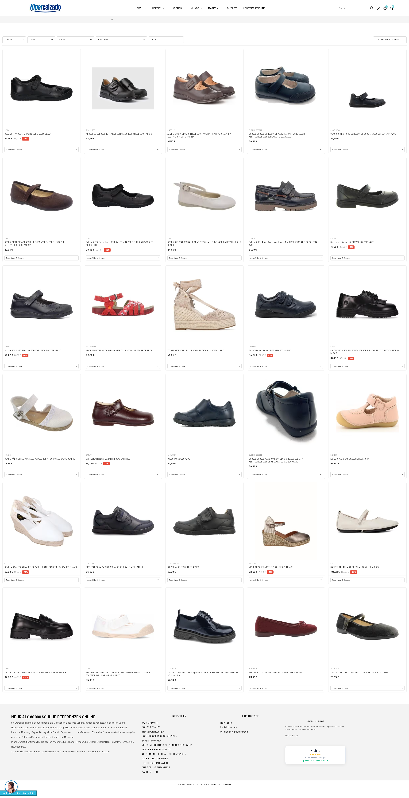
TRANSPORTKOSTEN (153, 731)
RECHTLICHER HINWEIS (155, 762)
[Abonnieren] (343, 735)
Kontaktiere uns (228, 727)
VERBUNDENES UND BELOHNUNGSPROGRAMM (167, 745)
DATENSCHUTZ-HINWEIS (155, 758)
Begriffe (227, 784)
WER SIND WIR (150, 722)
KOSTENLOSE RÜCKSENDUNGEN (159, 736)
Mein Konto (226, 722)
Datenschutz (216, 784)
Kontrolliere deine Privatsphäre (18, 792)
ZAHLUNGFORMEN (151, 740)
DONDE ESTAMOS (151, 727)
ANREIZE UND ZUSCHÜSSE (156, 767)
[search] (371, 8)
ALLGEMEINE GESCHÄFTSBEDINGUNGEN (164, 753)
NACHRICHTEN (150, 771)
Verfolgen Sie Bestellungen (234, 731)
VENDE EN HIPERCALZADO (156, 749)
